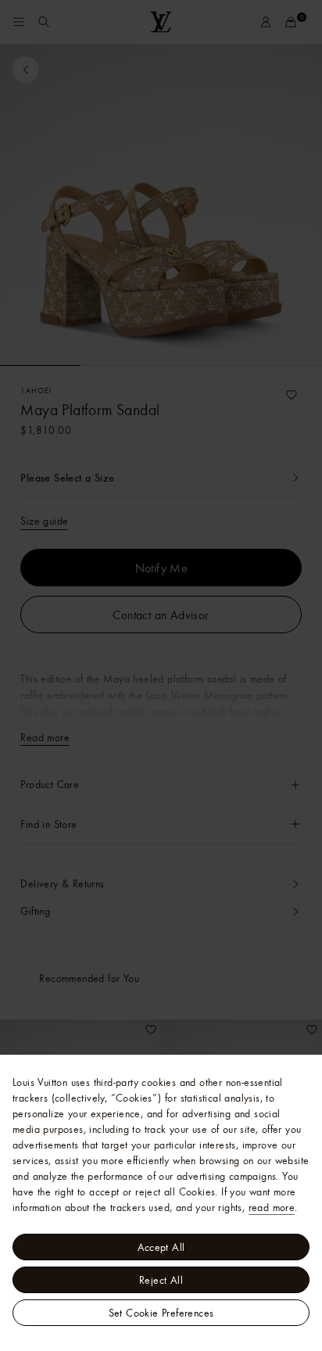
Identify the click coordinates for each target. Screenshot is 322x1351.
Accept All (161, 1247)
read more (272, 1207)
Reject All (161, 1280)
